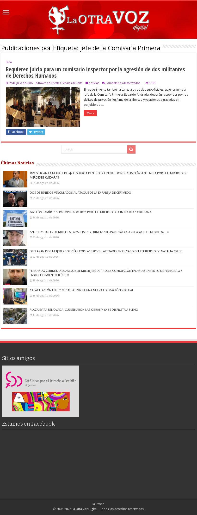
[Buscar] (131, 149)
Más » (90, 113)
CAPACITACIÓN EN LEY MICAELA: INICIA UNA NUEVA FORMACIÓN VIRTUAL (82, 290)
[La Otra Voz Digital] (98, 19)
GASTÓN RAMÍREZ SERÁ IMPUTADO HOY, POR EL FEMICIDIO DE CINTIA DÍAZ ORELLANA (90, 212)
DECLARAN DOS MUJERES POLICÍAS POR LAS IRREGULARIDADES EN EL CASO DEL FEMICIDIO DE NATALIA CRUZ (105, 251)
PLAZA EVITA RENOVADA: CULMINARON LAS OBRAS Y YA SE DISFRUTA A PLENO (84, 309)
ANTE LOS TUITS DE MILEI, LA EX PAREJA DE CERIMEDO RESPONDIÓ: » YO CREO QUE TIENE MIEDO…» (99, 232)
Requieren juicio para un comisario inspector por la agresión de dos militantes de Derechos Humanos (95, 72)
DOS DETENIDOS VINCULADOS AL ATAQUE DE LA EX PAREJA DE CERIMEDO (80, 192)
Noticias (94, 83)
